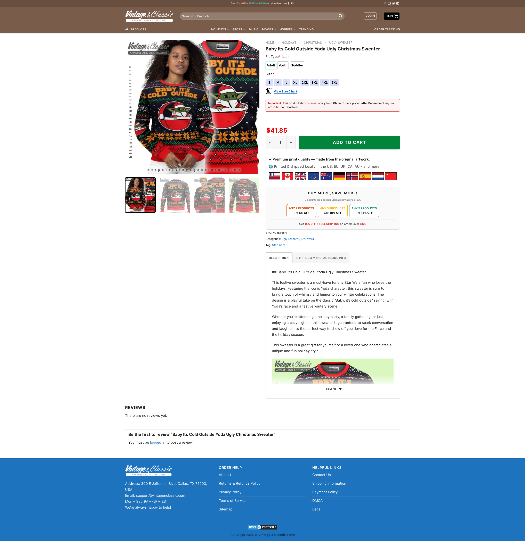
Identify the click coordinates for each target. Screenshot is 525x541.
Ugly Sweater (341, 42)
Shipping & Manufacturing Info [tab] (321, 258)
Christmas (313, 42)
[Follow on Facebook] (385, 3)
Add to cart (349, 142)
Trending (306, 29)
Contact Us (321, 475)
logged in (157, 442)
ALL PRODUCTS (135, 29)
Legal (316, 509)
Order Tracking (387, 29)
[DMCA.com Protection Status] (262, 527)
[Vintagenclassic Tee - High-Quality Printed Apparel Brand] (149, 16)
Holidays (218, 29)
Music (253, 29)
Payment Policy (325, 492)
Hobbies (286, 29)
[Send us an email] (397, 3)
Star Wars (307, 238)
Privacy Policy (230, 492)
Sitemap (225, 509)
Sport (237, 29)
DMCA (317, 501)
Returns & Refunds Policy (239, 483)
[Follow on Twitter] (393, 3)
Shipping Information (329, 483)
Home (270, 42)
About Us (226, 475)
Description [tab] (279, 258)
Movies (267, 29)
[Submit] (340, 16)
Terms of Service (233, 501)
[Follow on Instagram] (389, 3)
